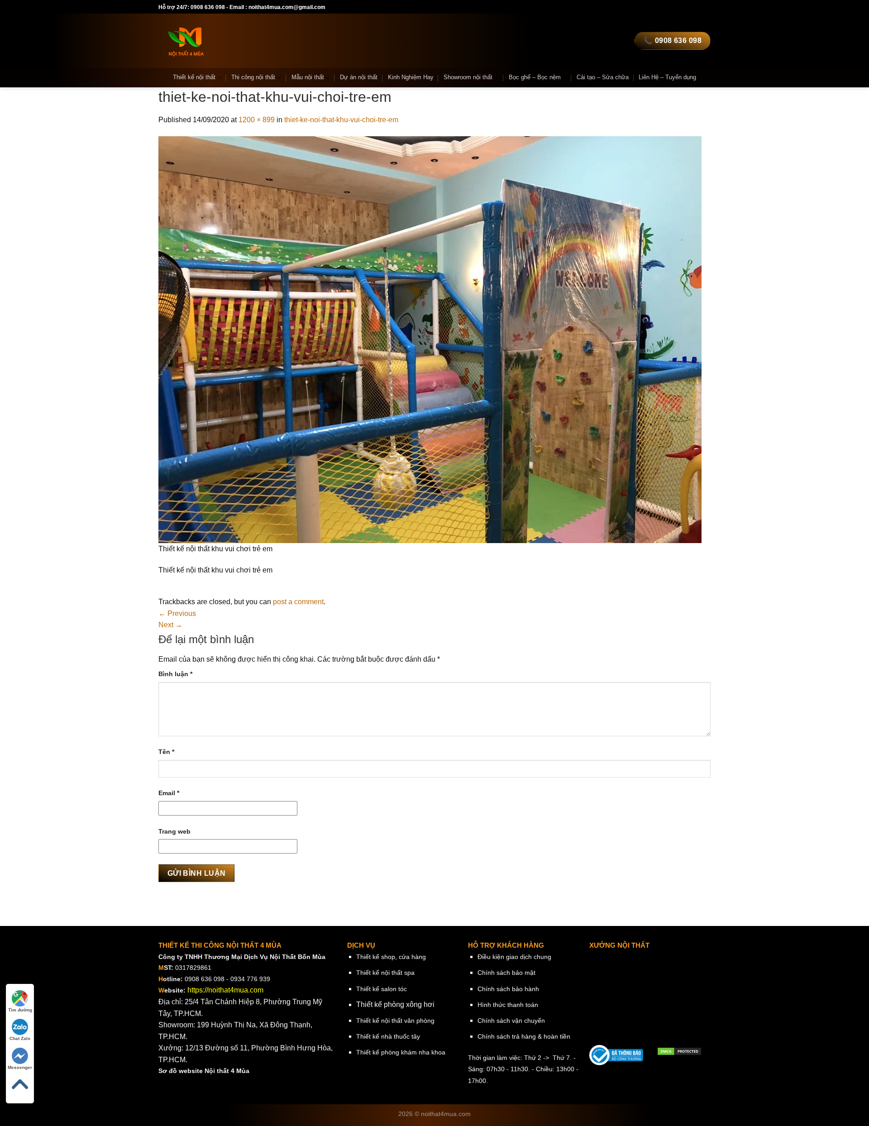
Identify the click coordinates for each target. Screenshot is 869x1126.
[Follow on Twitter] (626, 7)
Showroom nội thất (468, 77)
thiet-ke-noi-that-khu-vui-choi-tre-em (341, 120)
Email (168, 793)
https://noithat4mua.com (225, 990)
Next (170, 625)
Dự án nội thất (358, 77)
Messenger (20, 1067)
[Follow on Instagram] (618, 7)
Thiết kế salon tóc (381, 988)
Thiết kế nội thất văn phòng (395, 1020)
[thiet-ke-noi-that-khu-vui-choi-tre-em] (430, 339)
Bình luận (175, 674)
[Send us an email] (635, 7)
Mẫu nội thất (307, 77)
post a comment (298, 602)
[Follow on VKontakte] (706, 7)
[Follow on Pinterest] (652, 7)
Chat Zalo (20, 1038)
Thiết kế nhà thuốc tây (388, 1036)
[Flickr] (687, 7)
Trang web (174, 831)
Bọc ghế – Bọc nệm (535, 77)
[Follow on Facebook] (608, 7)
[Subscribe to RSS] (661, 7)
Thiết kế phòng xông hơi (395, 1004)
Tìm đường (20, 1009)
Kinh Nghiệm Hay (411, 77)
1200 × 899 (257, 120)
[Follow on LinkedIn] (670, 7)
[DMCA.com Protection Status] (679, 1050)
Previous (177, 613)
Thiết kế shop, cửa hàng (391, 956)
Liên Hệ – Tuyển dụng (667, 77)
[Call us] (643, 7)
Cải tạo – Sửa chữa (603, 77)
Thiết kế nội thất (194, 77)
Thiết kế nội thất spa (385, 972)
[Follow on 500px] (696, 7)
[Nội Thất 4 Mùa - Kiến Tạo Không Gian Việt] (241, 41)
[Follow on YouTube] (678, 7)
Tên (166, 751)
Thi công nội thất (253, 77)
